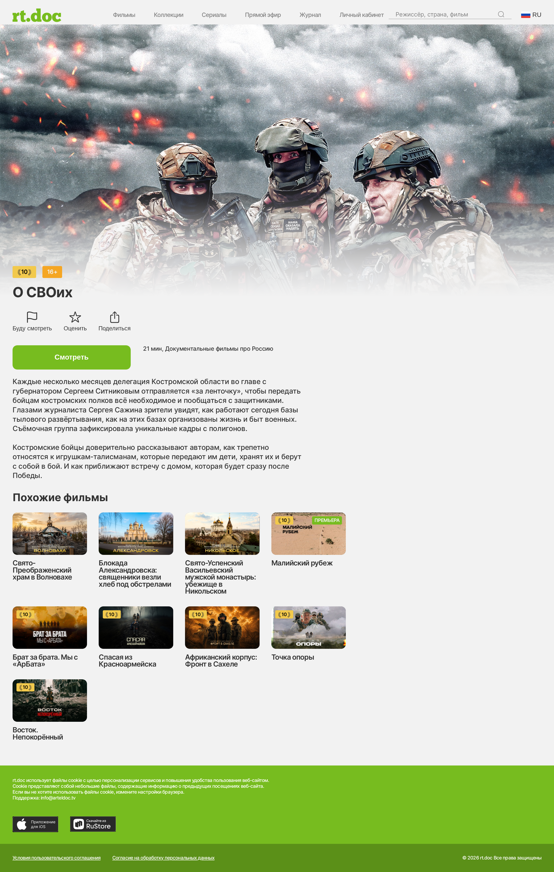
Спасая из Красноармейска (127, 661)
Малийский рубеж (301, 563)
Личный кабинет (362, 15)
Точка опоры (292, 657)
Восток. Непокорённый (38, 733)
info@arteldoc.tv (58, 798)
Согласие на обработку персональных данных (163, 858)
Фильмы (124, 15)
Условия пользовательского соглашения (57, 858)
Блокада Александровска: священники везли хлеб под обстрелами (135, 573)
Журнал (310, 15)
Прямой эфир (263, 15)
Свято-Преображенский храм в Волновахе (42, 570)
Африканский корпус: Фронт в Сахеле (221, 661)
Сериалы (214, 15)
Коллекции (168, 15)
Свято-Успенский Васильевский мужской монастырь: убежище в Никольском (220, 577)
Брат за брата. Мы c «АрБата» (45, 661)
